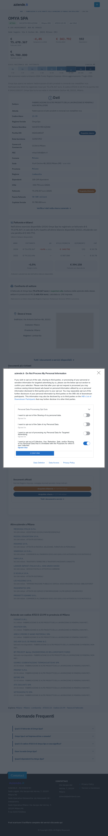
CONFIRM (35, 453)
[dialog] (54, 418)
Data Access (54, 463)
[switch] (86, 415)
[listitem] (54, 409)
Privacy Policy (69, 463)
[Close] (99, 373)
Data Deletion (39, 463)
